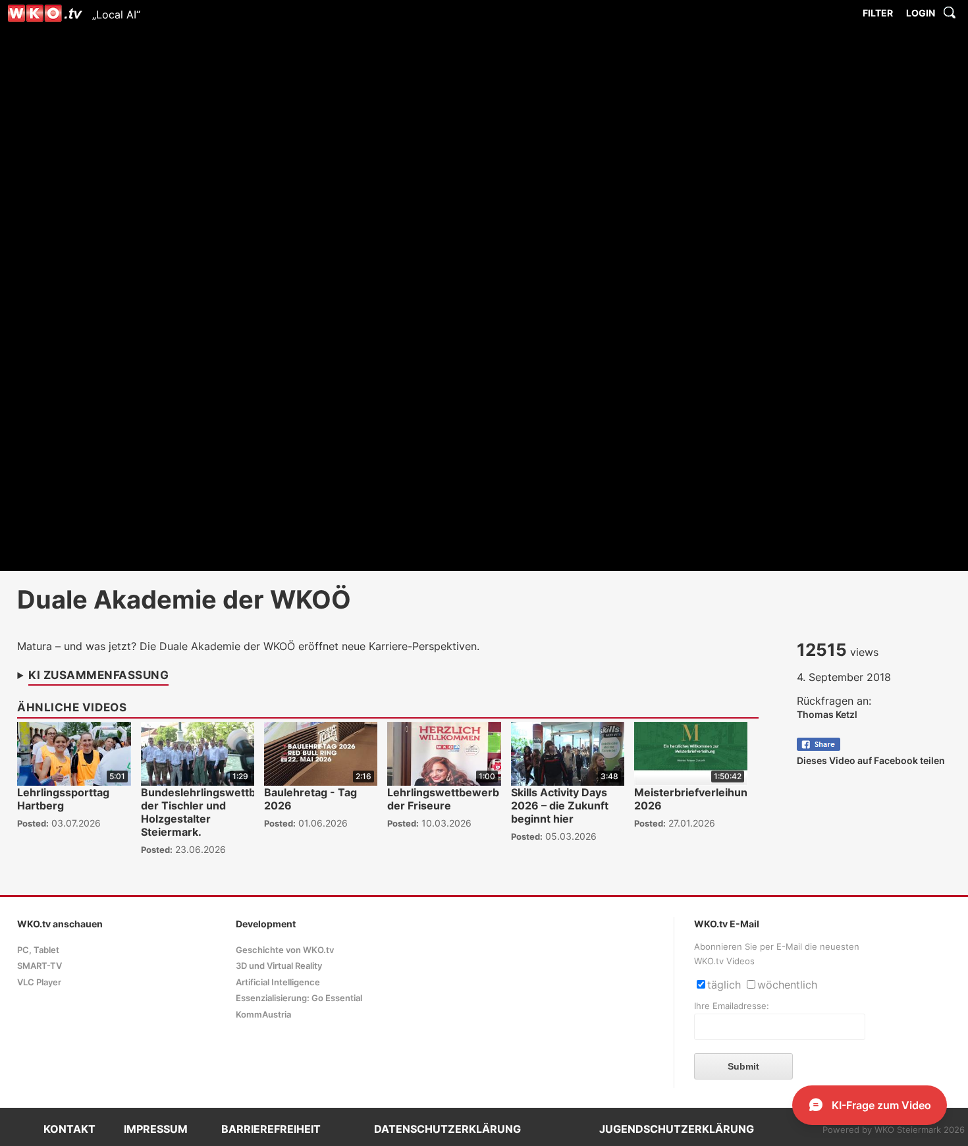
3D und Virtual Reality (279, 966)
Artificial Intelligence (278, 982)
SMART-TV (39, 966)
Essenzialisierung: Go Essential (299, 998)
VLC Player (39, 982)
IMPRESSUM (156, 1128)
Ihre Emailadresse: (731, 1006)
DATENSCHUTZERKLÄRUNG (447, 1128)
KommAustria (263, 1015)
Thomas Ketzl (827, 714)
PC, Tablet (38, 950)
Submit (743, 1066)
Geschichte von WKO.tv (285, 950)
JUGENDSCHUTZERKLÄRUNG (676, 1128)
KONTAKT (69, 1128)
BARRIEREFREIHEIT (271, 1128)
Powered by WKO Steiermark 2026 (893, 1130)
